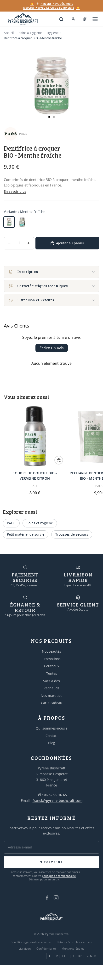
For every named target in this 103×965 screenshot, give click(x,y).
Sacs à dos (51, 681)
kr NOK (91, 956)
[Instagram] (56, 897)
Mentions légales (73, 948)
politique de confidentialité (59, 876)
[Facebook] (47, 897)
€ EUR (53, 956)
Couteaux (51, 666)
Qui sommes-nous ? (51, 728)
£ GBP (77, 956)
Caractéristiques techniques (42, 285)
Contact (52, 735)
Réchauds (51, 688)
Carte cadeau (51, 702)
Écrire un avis (52, 348)
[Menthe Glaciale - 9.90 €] (22, 222)
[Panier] (85, 19)
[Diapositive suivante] (94, 450)
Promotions (51, 658)
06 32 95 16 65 (55, 794)
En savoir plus (15, 191)
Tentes (51, 673)
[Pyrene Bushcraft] (23, 19)
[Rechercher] (61, 19)
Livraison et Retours (35, 299)
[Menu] (95, 19)
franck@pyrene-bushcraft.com (57, 800)
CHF (65, 956)
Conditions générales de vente (31, 942)
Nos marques (51, 695)
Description (27, 271)
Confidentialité (46, 948)
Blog (51, 743)
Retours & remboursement (74, 942)
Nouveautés (51, 651)
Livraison (25, 948)
